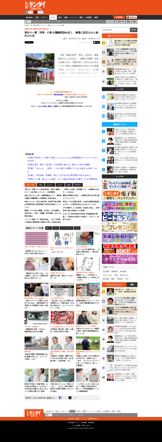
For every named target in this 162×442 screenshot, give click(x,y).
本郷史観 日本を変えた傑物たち (85, 272)
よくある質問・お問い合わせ (81, 425)
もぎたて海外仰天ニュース (84, 246)
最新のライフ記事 (35, 228)
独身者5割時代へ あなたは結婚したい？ (36, 298)
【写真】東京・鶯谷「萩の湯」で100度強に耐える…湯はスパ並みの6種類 (58, 165)
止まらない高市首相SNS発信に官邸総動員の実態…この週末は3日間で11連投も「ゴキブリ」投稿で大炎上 (81, 216)
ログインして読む (62, 100)
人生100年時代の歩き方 (57, 298)
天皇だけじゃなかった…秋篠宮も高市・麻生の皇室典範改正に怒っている (87, 331)
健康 (65, 17)
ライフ (53, 17)
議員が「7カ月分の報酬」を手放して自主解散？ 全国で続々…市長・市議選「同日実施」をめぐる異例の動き (43, 213)
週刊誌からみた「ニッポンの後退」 (86, 326)
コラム (77, 228)
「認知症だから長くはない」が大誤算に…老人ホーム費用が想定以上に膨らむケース (36, 275)
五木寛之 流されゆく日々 (57, 273)
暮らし (48, 228)
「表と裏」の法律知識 (31, 326)
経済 (59, 17)
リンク (83, 418)
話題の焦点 (28, 351)
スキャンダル (107, 275)
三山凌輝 (106, 271)
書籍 (96, 17)
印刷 (97, 42)
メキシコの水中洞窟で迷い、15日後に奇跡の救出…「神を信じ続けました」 (88, 252)
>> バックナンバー (85, 42)
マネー (60, 185)
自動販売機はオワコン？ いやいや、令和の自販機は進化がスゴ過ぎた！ (88, 303)
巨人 (127, 279)
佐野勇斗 (120, 279)
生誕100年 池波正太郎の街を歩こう (38, 29)
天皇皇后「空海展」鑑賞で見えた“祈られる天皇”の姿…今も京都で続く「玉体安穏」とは (62, 358)
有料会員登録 (58, 94)
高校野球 (114, 271)
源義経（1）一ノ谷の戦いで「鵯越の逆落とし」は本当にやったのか (87, 277)
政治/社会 (29, 17)
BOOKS (78, 185)
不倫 (116, 275)
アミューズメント (66, 228)
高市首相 (106, 279)
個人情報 (70, 418)
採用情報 (91, 422)
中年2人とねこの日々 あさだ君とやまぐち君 (62, 248)
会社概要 (84, 422)
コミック (73, 17)
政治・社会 (30, 185)
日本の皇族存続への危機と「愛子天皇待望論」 (62, 352)
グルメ (56, 228)
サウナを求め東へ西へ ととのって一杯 (61, 326)
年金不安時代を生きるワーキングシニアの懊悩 (88, 352)
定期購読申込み (93, 418)
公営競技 (89, 17)
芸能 (37, 17)
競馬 (81, 17)
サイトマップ (61, 418)
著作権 (77, 418)
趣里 (112, 279)
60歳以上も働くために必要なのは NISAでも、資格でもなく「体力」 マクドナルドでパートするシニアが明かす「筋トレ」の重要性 (88, 360)
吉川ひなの (124, 275)
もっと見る (120, 89)
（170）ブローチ (56, 252)
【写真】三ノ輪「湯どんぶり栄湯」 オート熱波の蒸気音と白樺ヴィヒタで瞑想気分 (62, 179)
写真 (113, 411)
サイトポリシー (50, 418)
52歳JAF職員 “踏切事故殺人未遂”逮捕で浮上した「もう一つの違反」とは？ (36, 356)
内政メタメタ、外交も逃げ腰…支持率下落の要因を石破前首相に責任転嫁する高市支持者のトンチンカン (43, 204)
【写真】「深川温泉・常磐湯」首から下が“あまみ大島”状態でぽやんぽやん (59, 175)
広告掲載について (73, 422)
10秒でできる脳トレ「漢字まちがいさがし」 (36, 247)
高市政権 (123, 271)
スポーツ (45, 17)
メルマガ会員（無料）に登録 (47, 106)
